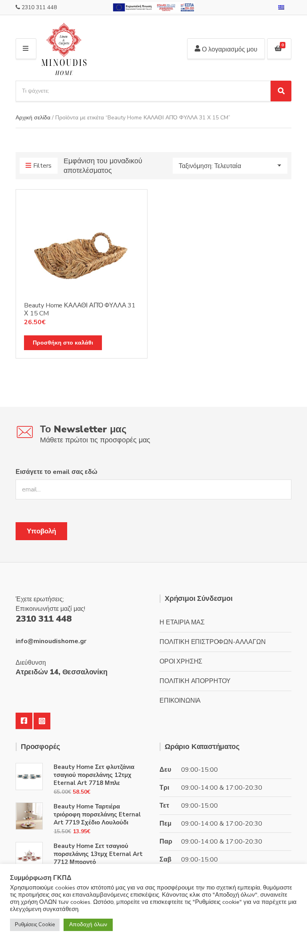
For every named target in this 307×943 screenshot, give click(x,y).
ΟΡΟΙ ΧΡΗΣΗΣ (180, 661)
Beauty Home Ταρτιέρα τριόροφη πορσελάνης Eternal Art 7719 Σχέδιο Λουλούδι (97, 814)
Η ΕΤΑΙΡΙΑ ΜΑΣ (182, 622)
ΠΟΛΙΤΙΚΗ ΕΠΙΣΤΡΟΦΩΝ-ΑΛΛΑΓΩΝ (212, 642)
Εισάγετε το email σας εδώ (57, 472)
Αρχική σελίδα (33, 117)
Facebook (24, 721)
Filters (42, 165)
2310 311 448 (39, 7)
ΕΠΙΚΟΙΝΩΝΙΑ (180, 700)
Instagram (42, 721)
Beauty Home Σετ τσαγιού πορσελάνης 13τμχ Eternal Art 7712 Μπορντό (98, 854)
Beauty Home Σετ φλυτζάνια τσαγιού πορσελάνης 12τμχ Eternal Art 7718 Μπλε (94, 775)
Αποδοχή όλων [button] (88, 924)
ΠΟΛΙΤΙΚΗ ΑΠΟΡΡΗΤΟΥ (195, 681)
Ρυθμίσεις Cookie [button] (35, 924)
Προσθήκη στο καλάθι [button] (63, 343)
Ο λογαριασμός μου (228, 49)
